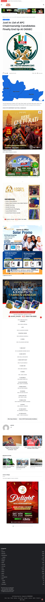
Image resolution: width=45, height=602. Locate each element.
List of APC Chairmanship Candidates (28, 419)
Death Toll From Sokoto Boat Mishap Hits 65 (21, 467)
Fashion (3, 557)
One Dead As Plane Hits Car (36, 466)
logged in (9, 478)
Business (3, 551)
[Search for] (43, 5)
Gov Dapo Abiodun (12, 419)
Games (3, 582)
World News (4, 584)
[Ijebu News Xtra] (8, 4)
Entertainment (4, 555)
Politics (8, 19)
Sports (3, 573)
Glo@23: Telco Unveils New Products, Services (8, 467)
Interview (3, 564)
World (3, 578)
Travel (3, 575)
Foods (3, 580)
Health (3, 562)
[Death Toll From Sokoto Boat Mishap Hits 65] (22, 461)
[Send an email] (7, 73)
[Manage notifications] (42, 599)
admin (6, 73)
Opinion (3, 569)
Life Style (3, 566)
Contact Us (38, 598)
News (7, 17)
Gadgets (3, 560)
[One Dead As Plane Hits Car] (36, 461)
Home (4, 17)
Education (3, 553)
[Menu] (1, 5)
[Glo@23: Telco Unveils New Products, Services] (9, 461)
